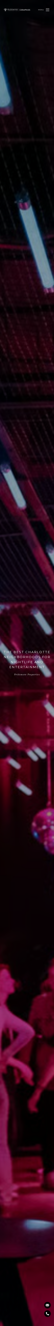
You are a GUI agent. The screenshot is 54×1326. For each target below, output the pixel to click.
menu (41, 10)
